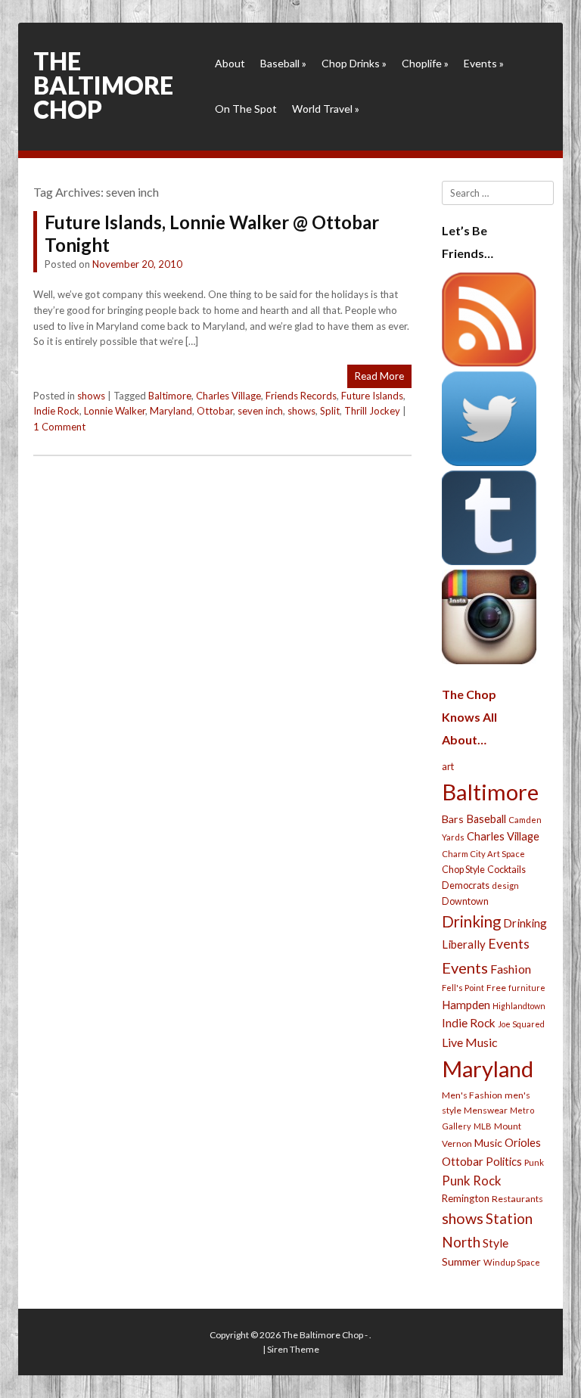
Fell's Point (463, 988)
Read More (379, 376)
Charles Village (228, 396)
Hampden (466, 1004)
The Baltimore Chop (103, 85)
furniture (526, 988)
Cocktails (506, 869)
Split (330, 411)
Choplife (425, 63)
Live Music (470, 1042)
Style (495, 1242)
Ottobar (215, 411)
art (448, 766)
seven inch (260, 411)
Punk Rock (472, 1180)
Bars (453, 818)
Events (484, 63)
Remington (465, 1198)
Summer (461, 1261)
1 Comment (59, 427)
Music (488, 1142)
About (230, 63)
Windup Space (511, 1262)
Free (496, 987)
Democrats (465, 885)
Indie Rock (56, 411)
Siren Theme (293, 1349)
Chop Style (463, 869)
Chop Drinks (354, 63)
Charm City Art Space (483, 854)
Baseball (283, 63)
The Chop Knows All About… (469, 717)
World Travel (325, 108)
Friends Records (301, 396)
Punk (534, 1162)
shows (91, 396)
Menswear (486, 1110)
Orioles (523, 1142)
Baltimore (169, 396)
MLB (483, 1126)
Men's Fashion (472, 1095)
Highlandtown (518, 1006)
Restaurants (517, 1198)
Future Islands (372, 396)
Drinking (471, 921)
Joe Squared (521, 1024)
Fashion (510, 969)
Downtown (465, 901)
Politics (504, 1161)
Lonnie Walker (114, 411)
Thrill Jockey (372, 411)
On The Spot (246, 108)
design (505, 885)
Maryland (171, 411)
